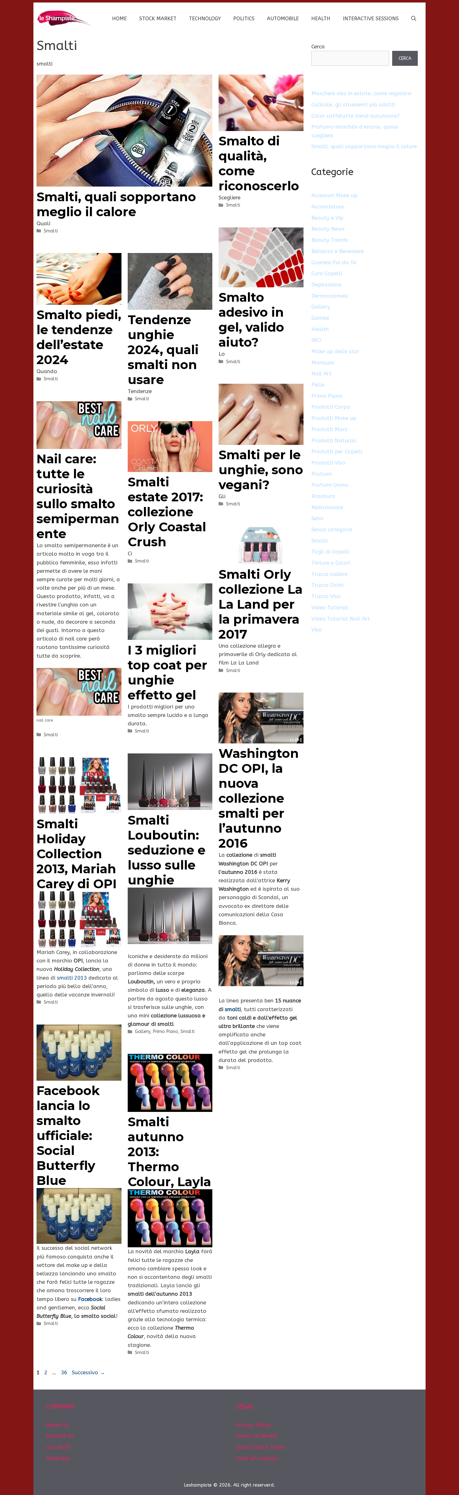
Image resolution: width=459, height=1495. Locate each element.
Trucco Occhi (327, 585)
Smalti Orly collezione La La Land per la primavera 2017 (261, 604)
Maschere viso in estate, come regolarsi (361, 93)
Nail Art (321, 373)
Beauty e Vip (327, 218)
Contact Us (60, 1436)
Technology (205, 19)
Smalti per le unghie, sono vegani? (261, 469)
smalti (233, 1009)
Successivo (88, 1372)
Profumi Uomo (329, 485)
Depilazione (326, 284)
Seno (317, 518)
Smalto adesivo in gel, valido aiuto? (251, 320)
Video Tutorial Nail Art (340, 619)
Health (320, 19)
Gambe (320, 318)
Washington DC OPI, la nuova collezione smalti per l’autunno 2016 (259, 798)
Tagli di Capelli (330, 551)
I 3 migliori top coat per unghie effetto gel (167, 672)
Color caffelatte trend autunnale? (355, 116)
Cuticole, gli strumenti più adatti (353, 104)
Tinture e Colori (330, 563)
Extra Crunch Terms (260, 1447)
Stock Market (157, 19)
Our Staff (58, 1447)
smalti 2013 (72, 978)
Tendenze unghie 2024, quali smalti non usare (163, 349)
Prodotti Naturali (333, 440)
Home (119, 19)
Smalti (51, 231)
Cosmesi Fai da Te (333, 262)
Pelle (317, 385)
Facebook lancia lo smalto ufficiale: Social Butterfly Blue (68, 1135)
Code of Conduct (257, 1458)
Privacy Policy (253, 1425)
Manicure (322, 362)
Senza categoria (332, 529)
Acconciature (327, 206)
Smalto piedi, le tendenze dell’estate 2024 (79, 337)
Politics (243, 19)
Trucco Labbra (329, 574)
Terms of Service (256, 1436)
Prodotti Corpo (330, 407)
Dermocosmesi (329, 296)
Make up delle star (335, 351)
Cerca (318, 46)
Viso (316, 629)
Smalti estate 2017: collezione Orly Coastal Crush (167, 511)
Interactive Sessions (371, 19)
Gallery (142, 1031)
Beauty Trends (329, 240)
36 (65, 1372)
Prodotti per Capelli (336, 451)
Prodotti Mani (329, 429)
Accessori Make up (334, 195)
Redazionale (327, 507)
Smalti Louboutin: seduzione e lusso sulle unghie (166, 850)
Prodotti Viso (328, 463)
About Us (57, 1425)
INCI (316, 340)
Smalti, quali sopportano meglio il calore (116, 204)
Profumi (321, 474)
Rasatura (323, 496)
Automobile (283, 19)
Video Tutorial (329, 607)
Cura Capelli (326, 273)
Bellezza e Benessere (337, 251)
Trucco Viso (326, 596)
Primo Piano (165, 1031)
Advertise (58, 1458)
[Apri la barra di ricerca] (413, 19)
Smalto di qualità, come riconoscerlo (259, 163)
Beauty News (328, 229)
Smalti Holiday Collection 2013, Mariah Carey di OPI (77, 853)
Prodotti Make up (333, 418)
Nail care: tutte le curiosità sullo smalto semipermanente (78, 496)
